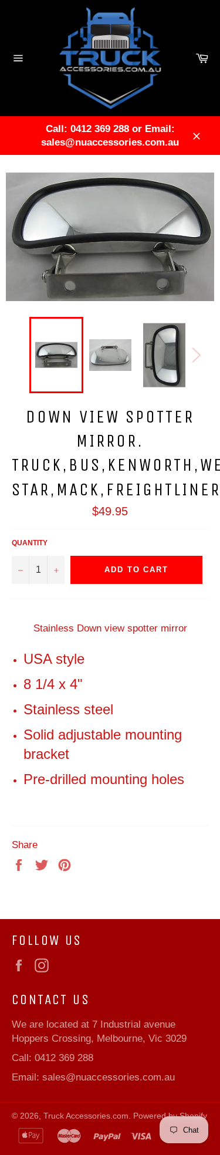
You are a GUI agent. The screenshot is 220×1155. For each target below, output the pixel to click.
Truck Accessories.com (85, 1116)
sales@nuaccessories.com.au (108, 1077)
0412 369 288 (64, 1057)
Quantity (30, 543)
